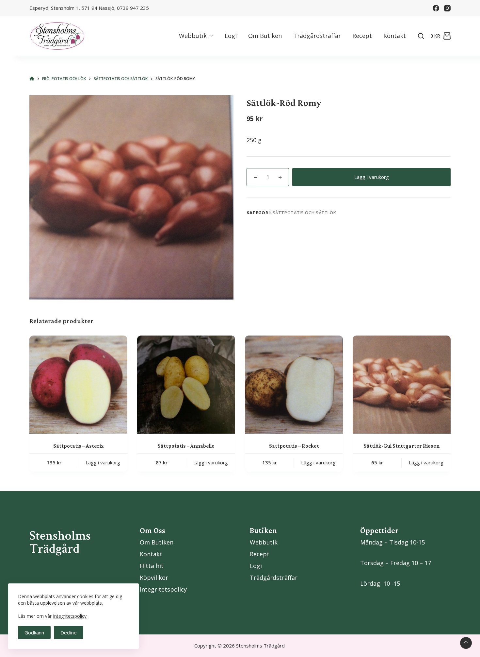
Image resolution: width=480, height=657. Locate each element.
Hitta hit (152, 566)
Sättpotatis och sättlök (304, 213)
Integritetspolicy (70, 616)
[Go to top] (466, 643)
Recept (362, 36)
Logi (231, 36)
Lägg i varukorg (371, 177)
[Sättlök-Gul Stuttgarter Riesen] (402, 385)
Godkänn (34, 632)
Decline (68, 632)
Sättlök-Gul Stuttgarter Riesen (402, 446)
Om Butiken (265, 36)
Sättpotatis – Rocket (294, 446)
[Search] (421, 36)
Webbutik (193, 36)
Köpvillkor (154, 577)
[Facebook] (436, 8)
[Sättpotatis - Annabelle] (186, 385)
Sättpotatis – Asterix (78, 446)
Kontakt (394, 36)
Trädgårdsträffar (317, 36)
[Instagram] (447, 8)
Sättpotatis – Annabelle (186, 446)
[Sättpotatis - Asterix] (78, 385)
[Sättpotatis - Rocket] (294, 385)
